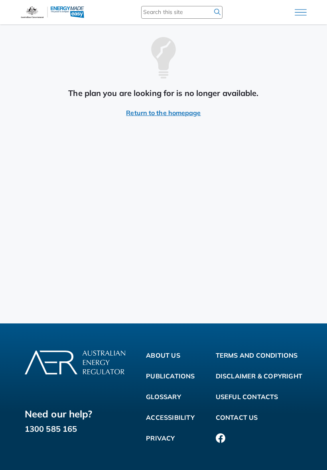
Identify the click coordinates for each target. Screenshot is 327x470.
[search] (217, 12)
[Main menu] (300, 12)
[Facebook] (220, 438)
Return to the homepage (163, 113)
